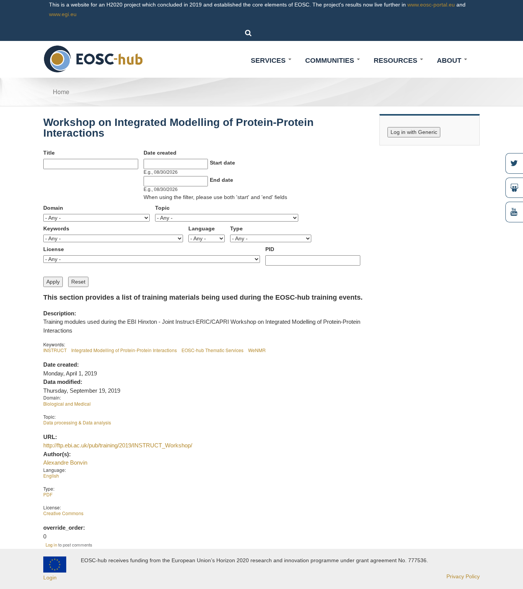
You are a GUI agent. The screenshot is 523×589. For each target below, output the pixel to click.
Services (269, 60)
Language (201, 228)
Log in (51, 545)
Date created (160, 153)
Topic (162, 208)
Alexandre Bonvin (65, 462)
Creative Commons (63, 513)
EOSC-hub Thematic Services (212, 350)
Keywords (56, 228)
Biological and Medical (67, 403)
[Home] (93, 58)
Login (50, 577)
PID (269, 249)
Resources (396, 60)
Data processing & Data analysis (77, 422)
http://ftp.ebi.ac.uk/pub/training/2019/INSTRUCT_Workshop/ (117, 445)
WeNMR (257, 350)
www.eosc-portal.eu (431, 5)
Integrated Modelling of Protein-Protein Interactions (124, 350)
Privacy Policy (463, 576)
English (51, 475)
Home (61, 91)
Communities (330, 60)
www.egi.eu (63, 14)
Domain (53, 208)
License (53, 249)
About (450, 60)
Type (236, 228)
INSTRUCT (55, 350)
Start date (222, 163)
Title (49, 153)
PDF (47, 494)
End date (221, 180)
